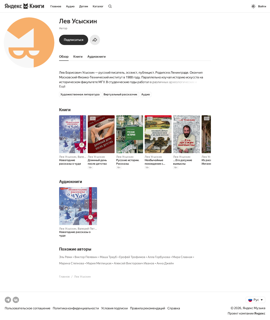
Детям (83, 6)
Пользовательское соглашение (27, 308)
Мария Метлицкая (98, 263)
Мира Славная (182, 257)
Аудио (70, 6)
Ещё (62, 86)
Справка (173, 308)
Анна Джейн (165, 263)
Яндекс (259, 313)
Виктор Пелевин (86, 257)
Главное (55, 6)
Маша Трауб (108, 257)
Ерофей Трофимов (132, 257)
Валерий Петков (89, 228)
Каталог (98, 6)
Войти (262, 6)
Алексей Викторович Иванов (134, 263)
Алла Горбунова (159, 257)
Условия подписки (114, 308)
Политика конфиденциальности (76, 308)
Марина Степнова (71, 263)
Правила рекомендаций (147, 308)
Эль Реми (65, 257)
